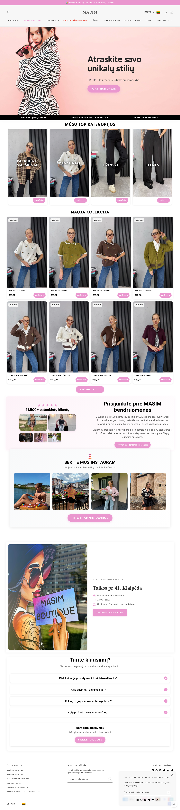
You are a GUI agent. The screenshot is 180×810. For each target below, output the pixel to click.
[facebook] (137, 799)
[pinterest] (149, 799)
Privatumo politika (15, 774)
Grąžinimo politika (15, 770)
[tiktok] (157, 799)
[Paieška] (8, 12)
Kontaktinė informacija (17, 787)
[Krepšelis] (171, 12)
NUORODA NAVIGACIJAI (109, 612)
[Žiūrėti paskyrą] (166, 12)
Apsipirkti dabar (104, 88)
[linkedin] (145, 799)
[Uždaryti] (172, 774)
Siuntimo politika (14, 783)
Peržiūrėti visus (90, 389)
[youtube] (153, 799)
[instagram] (141, 799)
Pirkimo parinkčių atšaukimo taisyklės (23, 791)
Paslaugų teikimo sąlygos (18, 779)
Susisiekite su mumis (90, 740)
